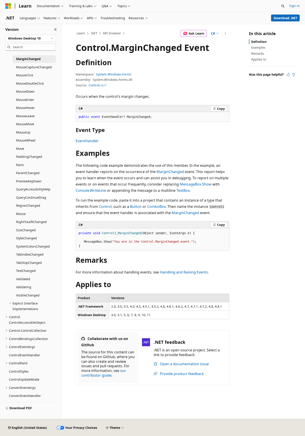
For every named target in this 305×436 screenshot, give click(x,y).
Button (136, 206)
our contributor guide (103, 373)
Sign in (294, 6)
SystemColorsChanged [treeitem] (33, 246)
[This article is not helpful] (293, 74)
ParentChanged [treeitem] (28, 173)
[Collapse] (55, 29)
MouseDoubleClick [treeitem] (30, 83)
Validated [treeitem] (23, 279)
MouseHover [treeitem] (25, 108)
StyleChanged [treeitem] (26, 238)
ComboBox (156, 206)
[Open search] (282, 6)
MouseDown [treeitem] (25, 91)
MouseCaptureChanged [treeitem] (34, 67)
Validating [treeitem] (23, 287)
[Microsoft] (8, 6)
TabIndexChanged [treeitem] (30, 254)
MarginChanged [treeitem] (28, 59)
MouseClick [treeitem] (24, 75)
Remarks (257, 53)
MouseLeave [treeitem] (25, 116)
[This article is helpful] (288, 74)
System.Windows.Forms (113, 74)
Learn (81, 33)
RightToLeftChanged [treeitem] (31, 222)
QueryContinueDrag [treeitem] (31, 197)
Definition (259, 42)
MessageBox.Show (195, 184)
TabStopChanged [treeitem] (29, 263)
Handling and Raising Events (184, 272)
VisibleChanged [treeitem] (28, 295)
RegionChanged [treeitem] (28, 205)
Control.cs (96, 85)
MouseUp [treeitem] (23, 132)
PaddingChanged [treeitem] (29, 156)
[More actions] (225, 33)
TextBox (183, 190)
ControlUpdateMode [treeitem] (24, 379)
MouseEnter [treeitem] (25, 100)
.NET (93, 33)
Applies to (258, 59)
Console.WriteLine (91, 190)
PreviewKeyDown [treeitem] (29, 181)
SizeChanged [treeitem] (26, 230)
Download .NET (285, 18)
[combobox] (30, 38)
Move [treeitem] (20, 148)
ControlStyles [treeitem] (19, 371)
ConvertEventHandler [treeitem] (25, 396)
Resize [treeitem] (21, 214)
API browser (112, 33)
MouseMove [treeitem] (25, 124)
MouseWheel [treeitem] (26, 140)
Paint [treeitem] (20, 165)
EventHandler (87, 140)
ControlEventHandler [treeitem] (24, 355)
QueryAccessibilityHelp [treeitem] (33, 189)
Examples (258, 47)
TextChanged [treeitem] (26, 271)
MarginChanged (170, 171)
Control (105, 206)
